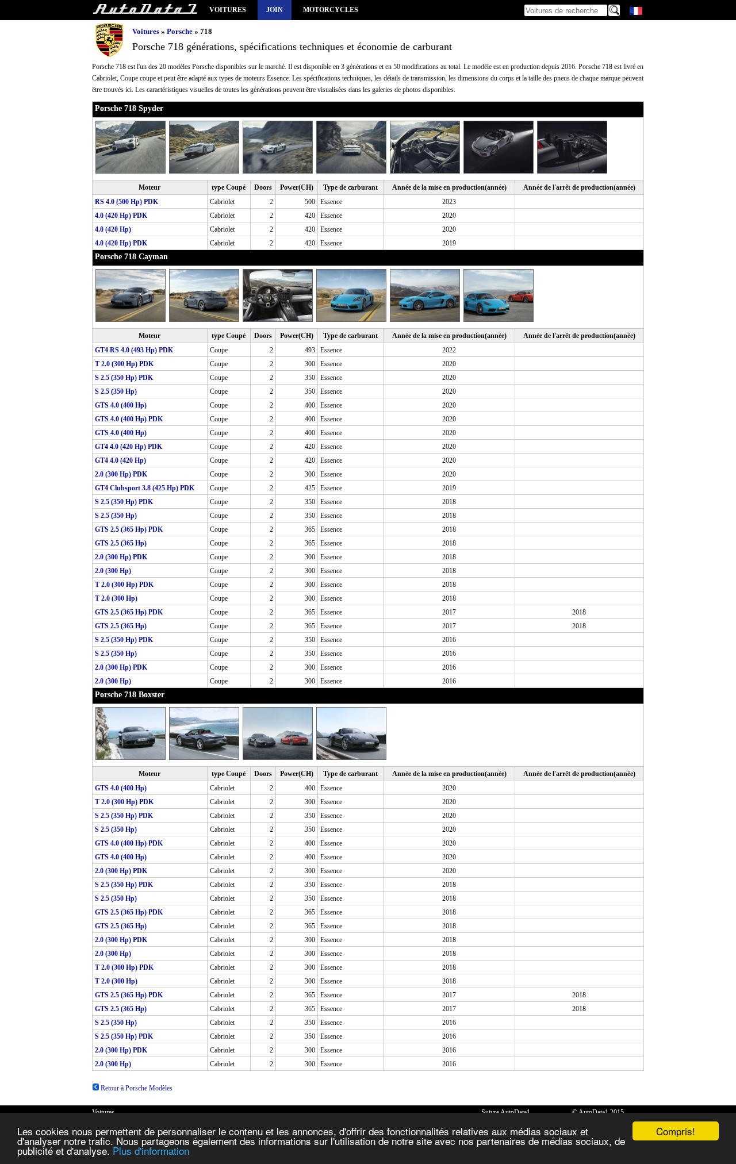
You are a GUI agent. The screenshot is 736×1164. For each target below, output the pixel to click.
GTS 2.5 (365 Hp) (121, 543)
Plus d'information (151, 1150)
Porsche (180, 31)
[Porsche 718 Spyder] (132, 171)
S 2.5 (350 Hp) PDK (124, 378)
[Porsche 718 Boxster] (132, 758)
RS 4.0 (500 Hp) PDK (126, 202)
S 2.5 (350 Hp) (116, 391)
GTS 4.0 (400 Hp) (121, 405)
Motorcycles (330, 10)
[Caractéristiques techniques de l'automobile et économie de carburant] (145, 10)
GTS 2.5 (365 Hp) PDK (129, 529)
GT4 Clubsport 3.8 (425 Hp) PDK (144, 488)
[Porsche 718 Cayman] (132, 320)
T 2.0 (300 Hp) (116, 598)
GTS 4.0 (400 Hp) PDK (129, 419)
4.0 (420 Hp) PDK (121, 216)
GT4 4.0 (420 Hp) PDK (128, 447)
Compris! (675, 1131)
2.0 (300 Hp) (113, 571)
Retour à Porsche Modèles (135, 1088)
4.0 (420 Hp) (113, 229)
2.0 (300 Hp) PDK (121, 474)
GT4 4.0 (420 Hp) (120, 460)
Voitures (227, 10)
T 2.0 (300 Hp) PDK (124, 364)
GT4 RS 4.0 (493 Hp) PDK (134, 350)
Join (274, 10)
